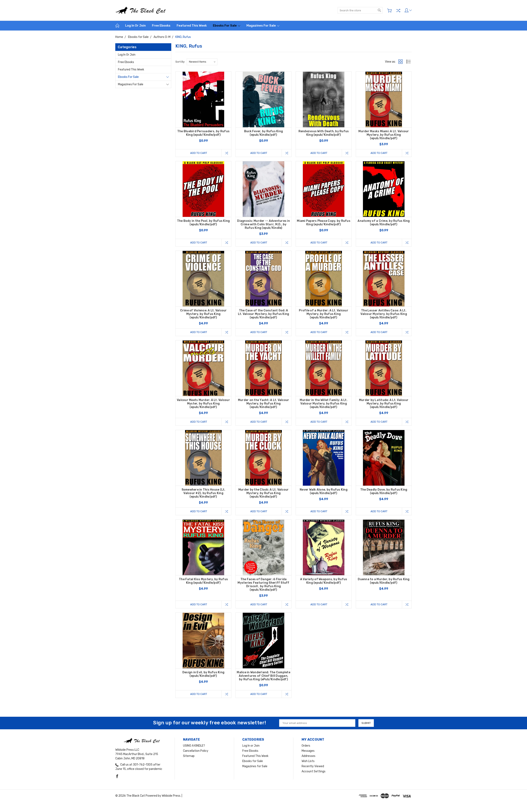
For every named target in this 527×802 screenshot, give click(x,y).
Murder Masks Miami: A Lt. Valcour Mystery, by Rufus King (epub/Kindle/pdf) (383, 135)
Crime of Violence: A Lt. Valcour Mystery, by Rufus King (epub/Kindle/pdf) (203, 314)
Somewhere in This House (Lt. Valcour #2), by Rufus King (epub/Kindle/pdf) (203, 493)
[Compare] (398, 10)
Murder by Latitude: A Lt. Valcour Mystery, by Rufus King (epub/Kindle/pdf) (383, 403)
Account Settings (313, 771)
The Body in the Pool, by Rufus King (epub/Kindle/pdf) (203, 222)
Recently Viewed (313, 766)
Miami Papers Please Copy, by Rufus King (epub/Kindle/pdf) (323, 222)
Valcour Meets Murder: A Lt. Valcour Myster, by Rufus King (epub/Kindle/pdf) (203, 403)
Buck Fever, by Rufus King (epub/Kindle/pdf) (263, 133)
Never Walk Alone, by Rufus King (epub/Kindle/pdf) (323, 491)
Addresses (308, 756)
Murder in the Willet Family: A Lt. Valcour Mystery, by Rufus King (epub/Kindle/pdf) (323, 403)
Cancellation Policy (195, 751)
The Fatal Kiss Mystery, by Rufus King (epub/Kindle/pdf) (203, 581)
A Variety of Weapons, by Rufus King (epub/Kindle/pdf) (323, 581)
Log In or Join (135, 25)
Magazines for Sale (261, 25)
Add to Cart (198, 152)
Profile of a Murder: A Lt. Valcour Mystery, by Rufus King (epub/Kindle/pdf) (323, 314)
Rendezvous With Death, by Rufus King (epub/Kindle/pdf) (323, 133)
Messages (308, 751)
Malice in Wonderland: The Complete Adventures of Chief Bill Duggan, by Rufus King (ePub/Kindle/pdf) (263, 676)
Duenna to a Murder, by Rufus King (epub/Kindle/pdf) (383, 581)
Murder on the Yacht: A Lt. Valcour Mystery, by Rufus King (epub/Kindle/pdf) (263, 403)
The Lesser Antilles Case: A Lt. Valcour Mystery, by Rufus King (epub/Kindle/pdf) (383, 314)
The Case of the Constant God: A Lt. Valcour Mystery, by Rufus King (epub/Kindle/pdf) (263, 314)
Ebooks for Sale (225, 25)
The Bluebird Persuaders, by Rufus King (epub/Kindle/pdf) (203, 133)
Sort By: (180, 61)
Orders (306, 745)
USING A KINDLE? (194, 745)
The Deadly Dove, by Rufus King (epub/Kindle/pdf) (383, 491)
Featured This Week (192, 25)
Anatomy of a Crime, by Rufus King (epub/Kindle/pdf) (384, 222)
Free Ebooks (161, 25)
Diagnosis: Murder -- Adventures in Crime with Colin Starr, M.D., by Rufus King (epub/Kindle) (263, 224)
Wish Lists (308, 761)
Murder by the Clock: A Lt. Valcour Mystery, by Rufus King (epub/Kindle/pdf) (263, 493)
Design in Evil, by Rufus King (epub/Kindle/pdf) (203, 674)
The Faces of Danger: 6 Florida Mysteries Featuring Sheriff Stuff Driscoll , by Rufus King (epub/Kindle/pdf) (263, 585)
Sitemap (189, 756)
